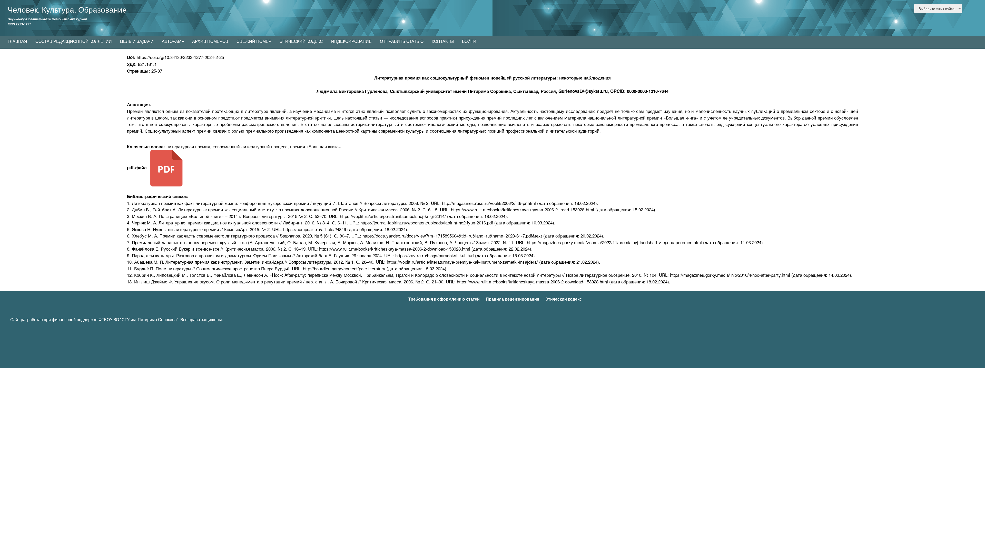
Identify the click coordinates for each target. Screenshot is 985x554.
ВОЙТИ (469, 41)
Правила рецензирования (512, 299)
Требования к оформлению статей (444, 299)
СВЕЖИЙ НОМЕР (254, 41)
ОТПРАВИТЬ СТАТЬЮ (401, 41)
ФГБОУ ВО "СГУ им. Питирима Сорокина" (138, 319)
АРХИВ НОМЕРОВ (210, 41)
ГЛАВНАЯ (17, 41)
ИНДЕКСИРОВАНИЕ (351, 41)
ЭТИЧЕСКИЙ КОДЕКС (301, 41)
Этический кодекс (563, 299)
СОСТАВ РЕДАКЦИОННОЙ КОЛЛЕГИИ (73, 41)
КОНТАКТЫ (443, 41)
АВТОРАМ (171, 41)
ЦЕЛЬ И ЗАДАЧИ (137, 41)
